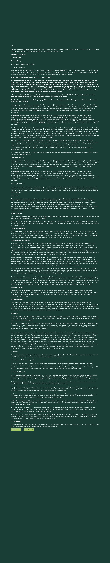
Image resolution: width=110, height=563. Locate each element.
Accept (14, 429)
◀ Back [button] (13, 46)
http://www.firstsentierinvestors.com (23, 147)
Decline (27, 429)
